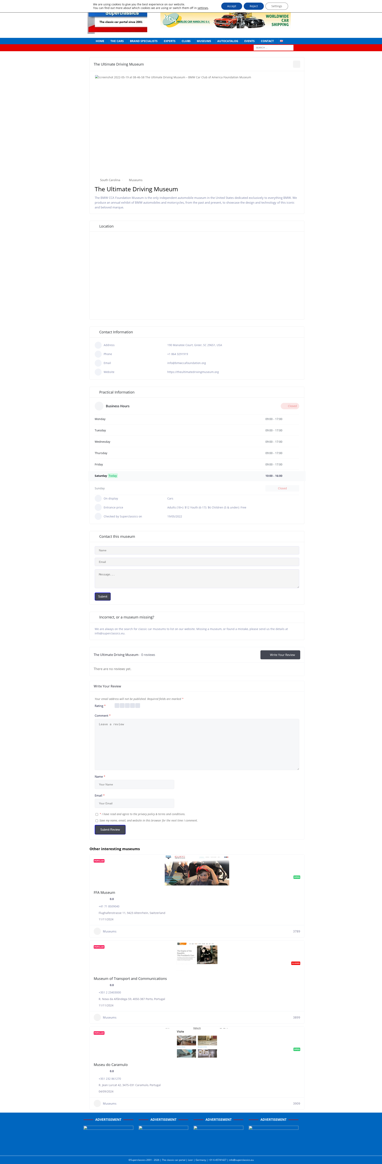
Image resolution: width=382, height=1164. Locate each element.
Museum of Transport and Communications (130, 978)
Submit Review (110, 829)
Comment (103, 715)
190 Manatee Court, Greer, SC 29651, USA (194, 345)
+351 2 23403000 (110, 992)
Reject (254, 6)
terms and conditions (171, 814)
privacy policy (146, 814)
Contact (267, 41)
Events (249, 41)
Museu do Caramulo (111, 1064)
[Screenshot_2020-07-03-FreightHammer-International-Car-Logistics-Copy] (218, 1148)
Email (100, 795)
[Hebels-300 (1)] (163, 1148)
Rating (100, 706)
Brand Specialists (144, 41)
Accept (231, 6)
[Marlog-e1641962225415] (225, 26)
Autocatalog (227, 41)
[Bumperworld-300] (108, 1148)
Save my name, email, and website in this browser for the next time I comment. (148, 820)
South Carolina (110, 180)
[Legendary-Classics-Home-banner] (273, 1148)
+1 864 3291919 (177, 354)
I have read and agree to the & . (142, 814)
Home (100, 41)
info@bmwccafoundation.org (186, 363)
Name (100, 776)
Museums (204, 41)
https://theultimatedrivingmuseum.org (193, 372)
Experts (169, 41)
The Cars (117, 41)
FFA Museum (104, 892)
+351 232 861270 (110, 1079)
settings (203, 8)
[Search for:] (273, 47)
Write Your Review (282, 655)
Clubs (186, 41)
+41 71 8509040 (109, 906)
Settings (276, 6)
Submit (102, 596)
